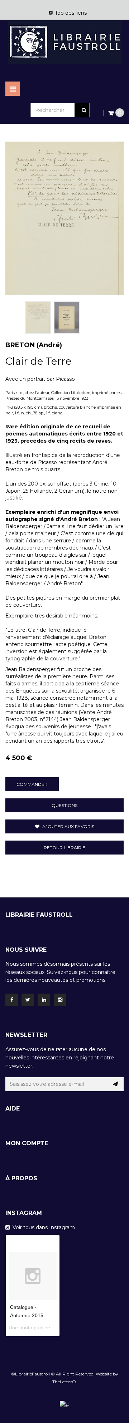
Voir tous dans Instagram (42, 1227)
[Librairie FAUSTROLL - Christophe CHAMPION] (64, 42)
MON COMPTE (26, 1143)
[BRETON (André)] (38, 317)
